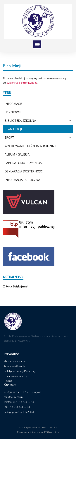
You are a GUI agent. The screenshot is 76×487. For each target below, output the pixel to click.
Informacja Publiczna (22, 180)
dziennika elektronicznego (22, 82)
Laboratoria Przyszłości (24, 163)
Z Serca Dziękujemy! (15, 286)
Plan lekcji (13, 129)
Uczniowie (13, 112)
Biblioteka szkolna (20, 121)
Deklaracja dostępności (24, 171)
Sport (9, 137)
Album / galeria (17, 154)
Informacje (14, 104)
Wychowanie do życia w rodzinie (31, 146)
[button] (37, 44)
